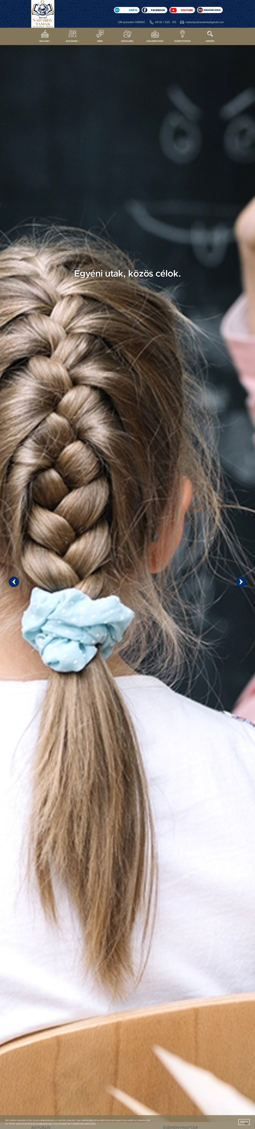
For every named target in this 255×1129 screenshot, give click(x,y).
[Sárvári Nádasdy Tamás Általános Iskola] (210, 9)
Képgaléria (127, 41)
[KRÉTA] (127, 9)
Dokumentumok (155, 41)
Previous (14, 582)
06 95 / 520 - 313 (165, 22)
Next (241, 582)
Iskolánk (44, 41)
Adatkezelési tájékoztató (84, 1124)
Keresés (210, 41)
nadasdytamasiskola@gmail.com (205, 22)
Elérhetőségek (182, 41)
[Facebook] (154, 9)
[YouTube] (182, 9)
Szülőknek (72, 41)
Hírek (100, 41)
